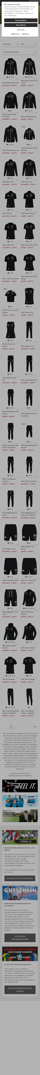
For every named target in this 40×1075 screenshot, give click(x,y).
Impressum (25, 34)
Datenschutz (15, 34)
